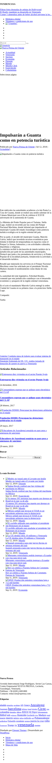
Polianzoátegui (42, 718)
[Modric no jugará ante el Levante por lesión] (26, 478)
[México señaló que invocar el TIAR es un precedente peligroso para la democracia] (29, 513)
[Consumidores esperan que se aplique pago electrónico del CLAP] (26, 392)
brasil (29, 709)
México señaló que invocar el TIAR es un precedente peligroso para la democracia (24, 517)
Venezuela (10, 54)
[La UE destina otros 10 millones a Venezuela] (26, 535)
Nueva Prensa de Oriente (24, 147)
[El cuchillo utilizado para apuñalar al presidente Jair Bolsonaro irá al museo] (29, 526)
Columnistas (11, 70)
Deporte (9, 61)
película (27, 718)
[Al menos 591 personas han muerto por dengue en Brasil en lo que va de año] (29, 501)
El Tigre (33, 712)
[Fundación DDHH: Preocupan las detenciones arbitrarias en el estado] (26, 412)
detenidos (13, 712)
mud (48, 715)
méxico (16, 718)
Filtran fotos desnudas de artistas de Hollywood (20, 9)
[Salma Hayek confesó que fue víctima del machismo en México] (29, 488)
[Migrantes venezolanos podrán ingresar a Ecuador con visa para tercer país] (29, 558)
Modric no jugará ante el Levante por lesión (25, 481)
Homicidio (21, 715)
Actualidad (10, 52)
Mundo (9, 63)
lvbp (36, 715)
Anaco (27, 705)
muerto (9, 718)
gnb (8, 715)
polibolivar (3, 721)
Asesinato (3, 709)
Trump (10, 725)
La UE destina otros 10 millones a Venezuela (25, 538)
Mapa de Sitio (12, 745)
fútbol (3, 714)
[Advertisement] (26, 104)
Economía (10, 59)
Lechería (31, 715)
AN (21, 705)
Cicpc (42, 708)
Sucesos (9, 57)
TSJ (15, 725)
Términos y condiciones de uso (19, 21)
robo (47, 720)
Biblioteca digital (13, 19)
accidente (17, 705)
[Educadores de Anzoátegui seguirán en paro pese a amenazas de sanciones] (26, 433)
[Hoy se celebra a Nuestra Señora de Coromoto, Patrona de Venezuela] (29, 570)
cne (48, 709)
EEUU (25, 712)
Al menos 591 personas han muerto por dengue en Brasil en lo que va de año (28, 504)
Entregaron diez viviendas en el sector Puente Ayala (24, 379)
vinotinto (37, 725)
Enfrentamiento (43, 712)
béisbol (35, 709)
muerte (2, 718)
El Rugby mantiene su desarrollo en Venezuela (20, 12)
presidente (20, 721)
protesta (27, 721)
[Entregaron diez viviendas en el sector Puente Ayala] (23, 374)
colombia (4, 712)
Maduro (42, 715)
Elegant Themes (19, 730)
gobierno (14, 715)
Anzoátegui (37, 705)
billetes (24, 709)
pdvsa (22, 718)
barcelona (14, 708)
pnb (32, 718)
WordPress (4, 733)
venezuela (26, 724)
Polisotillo (12, 721)
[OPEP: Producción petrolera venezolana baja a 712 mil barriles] (29, 582)
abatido (3, 705)
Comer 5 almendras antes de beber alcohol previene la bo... (26, 14)
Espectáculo (11, 68)
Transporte (3, 725)
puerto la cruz (37, 721)
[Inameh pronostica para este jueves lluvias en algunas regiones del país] (29, 545)
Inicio (8, 737)
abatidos (10, 705)
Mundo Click (11, 66)
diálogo (19, 712)
